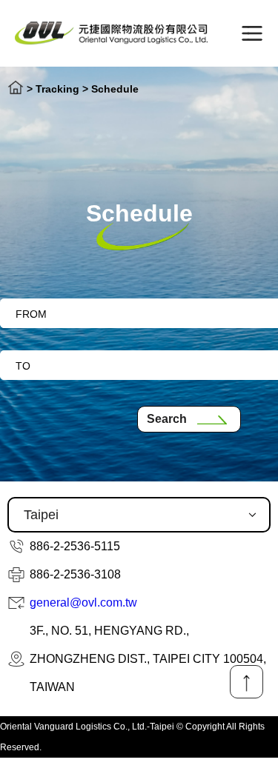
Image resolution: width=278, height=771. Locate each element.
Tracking (57, 89)
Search (167, 419)
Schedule (115, 89)
